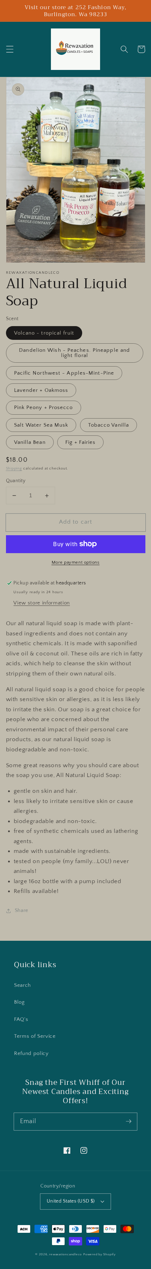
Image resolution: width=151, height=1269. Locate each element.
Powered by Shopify (99, 1254)
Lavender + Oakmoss (41, 390)
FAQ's (21, 1019)
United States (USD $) (71, 1201)
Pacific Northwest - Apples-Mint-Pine (64, 373)
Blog (19, 1002)
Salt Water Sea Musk (41, 425)
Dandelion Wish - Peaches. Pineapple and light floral (74, 352)
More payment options (76, 562)
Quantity (16, 481)
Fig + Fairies (80, 442)
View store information (41, 603)
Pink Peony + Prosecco (43, 407)
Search (22, 985)
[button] (9, 49)
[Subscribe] (128, 1121)
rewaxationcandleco (65, 1254)
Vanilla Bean (30, 442)
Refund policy (31, 1053)
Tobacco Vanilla (108, 425)
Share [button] (21, 910)
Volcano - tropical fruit (44, 333)
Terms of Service (35, 1036)
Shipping (14, 468)
